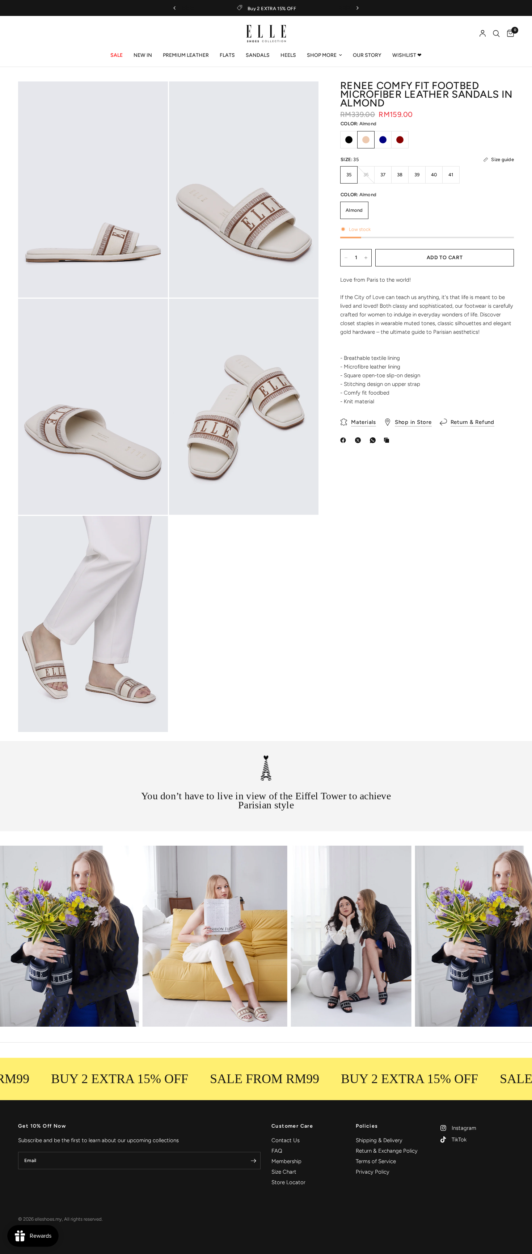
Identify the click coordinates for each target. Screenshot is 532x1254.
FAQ (276, 1151)
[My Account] (482, 34)
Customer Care (292, 1126)
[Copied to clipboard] (388, 440)
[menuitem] (116, 55)
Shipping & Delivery (379, 1140)
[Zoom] (153, 97)
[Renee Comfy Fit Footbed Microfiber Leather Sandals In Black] (349, 139)
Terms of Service (376, 1161)
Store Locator (288, 1182)
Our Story (367, 55)
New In (143, 55)
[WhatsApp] (374, 440)
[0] (508, 34)
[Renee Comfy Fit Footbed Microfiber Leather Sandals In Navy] (383, 139)
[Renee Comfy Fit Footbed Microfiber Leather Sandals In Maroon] (400, 139)
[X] (359, 440)
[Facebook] (344, 440)
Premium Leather (186, 55)
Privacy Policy (372, 1172)
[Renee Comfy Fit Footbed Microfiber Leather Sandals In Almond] (366, 139)
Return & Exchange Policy (387, 1151)
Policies (367, 1126)
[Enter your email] (253, 1160)
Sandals (258, 55)
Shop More (322, 55)
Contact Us (285, 1140)
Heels (288, 55)
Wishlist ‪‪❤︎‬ (407, 55)
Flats (227, 55)
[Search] (496, 34)
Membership (286, 1161)
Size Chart (283, 1172)
